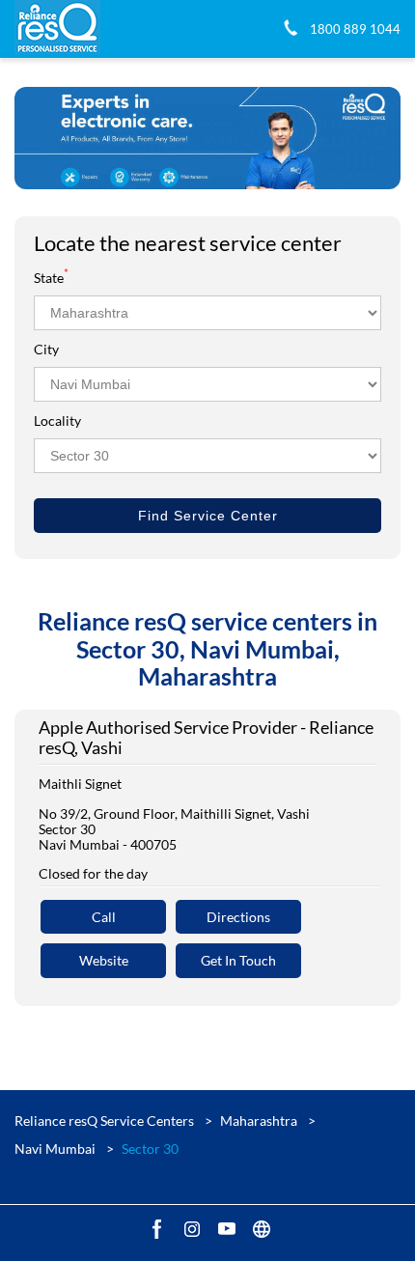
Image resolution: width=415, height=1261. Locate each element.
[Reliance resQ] (57, 28)
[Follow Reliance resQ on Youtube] (224, 1228)
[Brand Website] (259, 1228)
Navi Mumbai (55, 1148)
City (46, 349)
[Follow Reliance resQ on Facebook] (155, 1228)
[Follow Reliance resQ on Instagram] (190, 1228)
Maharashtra (258, 1120)
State (51, 277)
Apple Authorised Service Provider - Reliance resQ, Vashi (206, 737)
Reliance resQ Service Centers (105, 1120)
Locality (57, 420)
